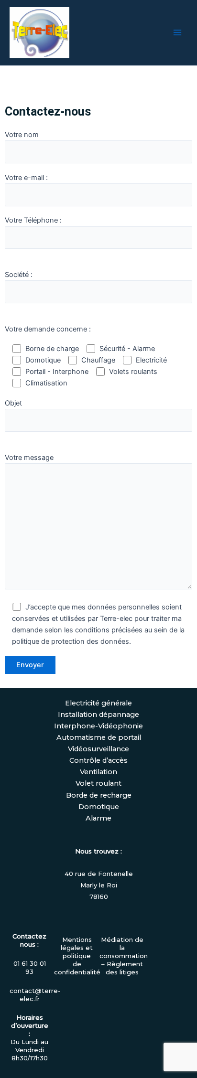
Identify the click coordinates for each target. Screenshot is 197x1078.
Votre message (29, 457)
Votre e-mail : (26, 177)
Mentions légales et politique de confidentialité (77, 956)
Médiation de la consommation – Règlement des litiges (123, 956)
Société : (19, 274)
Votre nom (22, 134)
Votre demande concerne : (48, 329)
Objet (13, 403)
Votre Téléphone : (33, 220)
